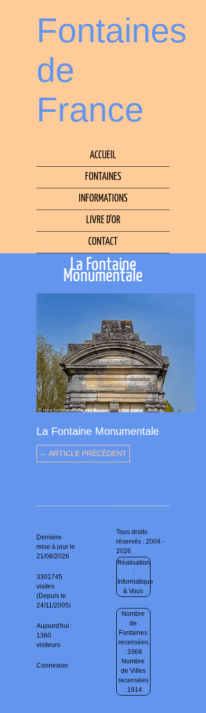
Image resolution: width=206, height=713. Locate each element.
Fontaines (103, 177)
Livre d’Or (103, 220)
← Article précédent (83, 453)
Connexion (52, 665)
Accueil (103, 155)
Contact (103, 242)
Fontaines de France (111, 70)
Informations (103, 199)
